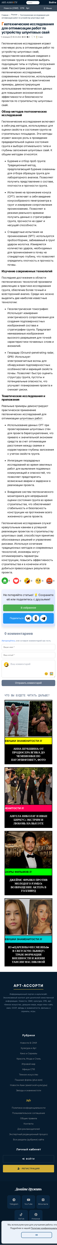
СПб (22, 8)
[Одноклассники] (35, 618)
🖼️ (51, 673)
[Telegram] (43, 618)
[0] (5, 580)
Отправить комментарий (28, 683)
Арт (27, 8)
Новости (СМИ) (11, 8)
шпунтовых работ (31, 418)
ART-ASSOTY (9, 2)
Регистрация (31, 1168)
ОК (36, 1235)
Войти (52, 2)
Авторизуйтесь (8, 640)
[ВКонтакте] (28, 618)
